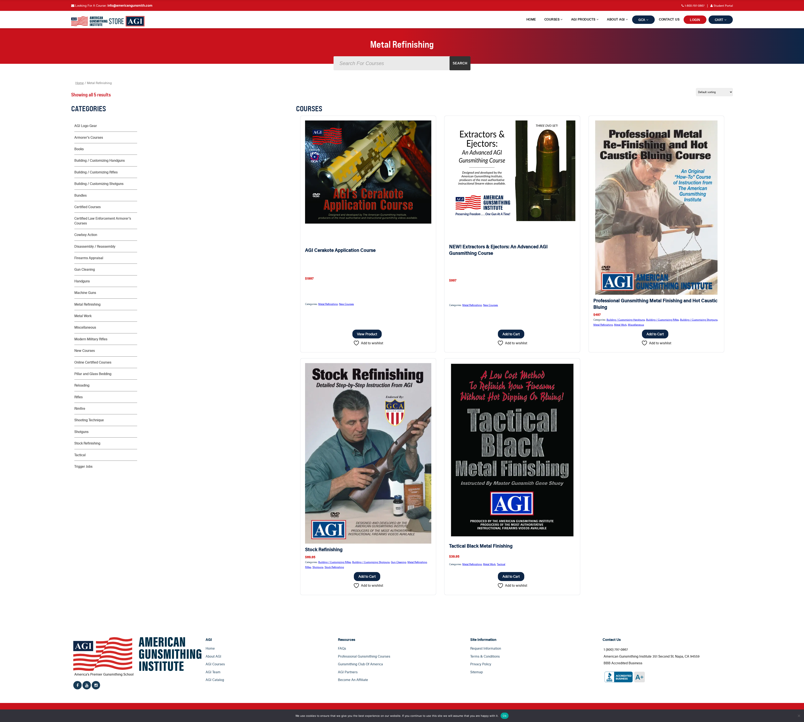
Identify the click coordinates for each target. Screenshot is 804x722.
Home (531, 19)
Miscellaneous (636, 324)
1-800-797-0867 (694, 6)
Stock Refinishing (324, 549)
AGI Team (213, 672)
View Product (367, 334)
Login (695, 20)
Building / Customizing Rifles (662, 319)
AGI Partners (348, 672)
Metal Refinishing (328, 304)
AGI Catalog (215, 679)
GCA (641, 20)
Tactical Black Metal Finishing (481, 546)
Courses (552, 19)
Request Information (485, 648)
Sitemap (476, 672)
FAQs (342, 648)
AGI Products (583, 19)
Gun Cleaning (398, 562)
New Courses (346, 304)
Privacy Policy (480, 664)
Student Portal (720, 6)
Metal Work (620, 324)
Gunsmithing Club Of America (360, 664)
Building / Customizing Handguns (626, 319)
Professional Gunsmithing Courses (364, 656)
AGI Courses (215, 664)
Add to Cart (511, 334)
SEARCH (460, 63)
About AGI (616, 19)
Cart (719, 20)
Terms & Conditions (485, 656)
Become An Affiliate (353, 679)
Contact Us (669, 19)
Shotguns (317, 567)
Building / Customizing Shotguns (699, 319)
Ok (504, 715)
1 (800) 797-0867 (616, 649)
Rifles (308, 567)
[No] (799, 716)
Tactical (501, 564)
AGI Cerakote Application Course (340, 250)
